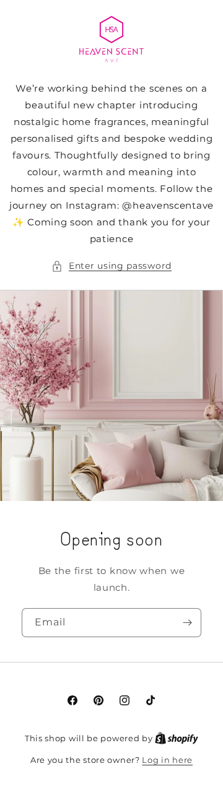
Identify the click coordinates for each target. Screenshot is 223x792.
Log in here (167, 760)
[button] (111, 266)
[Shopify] (176, 738)
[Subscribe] (187, 622)
